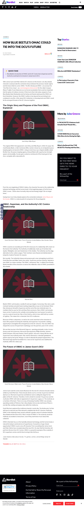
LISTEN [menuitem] (36, 2)
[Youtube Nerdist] (12, 7)
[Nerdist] (8, 2)
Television (61, 118)
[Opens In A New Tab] (9, 486)
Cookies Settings (47, 503)
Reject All (58, 503)
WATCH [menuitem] (26, 2)
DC (21, 444)
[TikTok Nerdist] (15, 7)
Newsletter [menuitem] (45, 7)
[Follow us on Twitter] (60, 495)
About (28, 482)
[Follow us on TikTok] (72, 495)
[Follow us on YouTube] (68, 495)
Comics (6, 37)
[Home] (8, 481)
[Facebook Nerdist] (3, 7)
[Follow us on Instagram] (64, 495)
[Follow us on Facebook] (56, 495)
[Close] (81, 503)
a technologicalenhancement (29, 88)
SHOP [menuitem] (41, 2)
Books (60, 44)
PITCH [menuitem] (46, 2)
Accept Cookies (70, 503)
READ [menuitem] (21, 2)
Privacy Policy (31, 486)
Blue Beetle (14, 444)
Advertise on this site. (9, 490)
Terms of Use (31, 497)
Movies (60, 130)
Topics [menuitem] (36, 7)
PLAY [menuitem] (31, 2)
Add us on (47, 54)
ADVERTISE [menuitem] (53, 2)
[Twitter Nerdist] (5, 7)
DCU (24, 444)
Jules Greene (8, 53)
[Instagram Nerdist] (9, 7)
